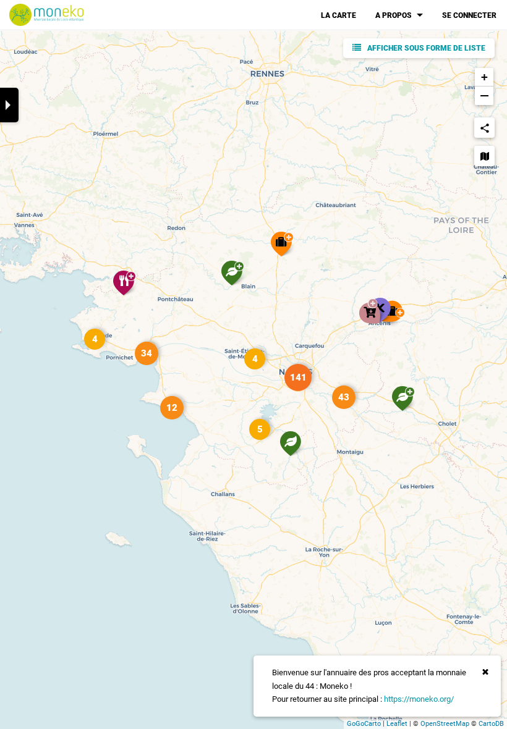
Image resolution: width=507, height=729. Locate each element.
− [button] (484, 95)
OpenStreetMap (444, 724)
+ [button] (484, 76)
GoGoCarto (364, 724)
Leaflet (396, 724)
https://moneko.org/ (419, 699)
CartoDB (491, 724)
